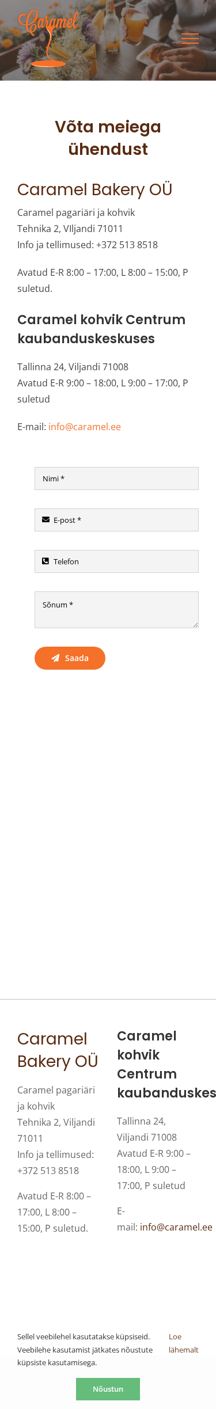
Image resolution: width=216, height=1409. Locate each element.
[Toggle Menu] (190, 38)
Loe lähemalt (184, 1343)
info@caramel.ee (84, 426)
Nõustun (108, 1389)
